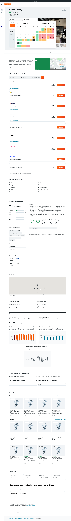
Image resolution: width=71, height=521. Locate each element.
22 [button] (33, 37)
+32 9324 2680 (12, 15)
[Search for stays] (1, 10)
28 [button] (31, 40)
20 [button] (28, 37)
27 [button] (28, 40)
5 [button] (25, 32)
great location (12, 230)
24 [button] (20, 40)
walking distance (18, 237)
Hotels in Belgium (26, 518)
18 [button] (50, 34)
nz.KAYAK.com (11, 518)
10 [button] (20, 34)
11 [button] (50, 32)
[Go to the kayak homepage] (7, 4)
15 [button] (33, 34)
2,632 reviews (18, 12)
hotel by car (12, 237)
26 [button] (25, 40)
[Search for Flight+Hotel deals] (1, 14)
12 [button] (25, 34)
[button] (70, 1)
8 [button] (33, 32)
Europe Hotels (20, 518)
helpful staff (18, 230)
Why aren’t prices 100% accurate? (16, 512)
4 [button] (50, 29)
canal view (17, 235)
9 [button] (17, 34)
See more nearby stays (61, 395)
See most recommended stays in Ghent (58, 442)
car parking (22, 235)
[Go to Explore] (1, 18)
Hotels (16, 518)
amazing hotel (12, 235)
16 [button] (17, 37)
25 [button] (23, 40)
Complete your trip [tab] (14, 489)
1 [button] (42, 29)
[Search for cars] (1, 12)
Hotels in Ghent (31, 495)
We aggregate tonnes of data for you (17, 510)
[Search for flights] (1, 7)
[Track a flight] (1, 20)
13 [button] (28, 34)
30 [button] (17, 42)
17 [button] (20, 37)
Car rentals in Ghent (15, 495)
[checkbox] (14, 259)
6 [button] (28, 32)
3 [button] (20, 32)
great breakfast (19, 233)
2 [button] (17, 32)
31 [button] (20, 42)
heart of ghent (12, 240)
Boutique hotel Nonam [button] (28, 433)
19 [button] (25, 37)
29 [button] (33, 40)
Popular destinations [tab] (23, 489)
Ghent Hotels (32, 518)
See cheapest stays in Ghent (60, 419)
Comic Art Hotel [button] (41, 410)
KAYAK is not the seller (14, 508)
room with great (12, 233)
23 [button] (17, 40)
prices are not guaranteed (31, 505)
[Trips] (1, 23)
